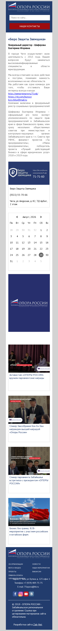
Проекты (12, 572)
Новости (36, 564)
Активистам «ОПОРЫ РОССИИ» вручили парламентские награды (26, 376)
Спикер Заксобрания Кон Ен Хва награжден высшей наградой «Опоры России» (26, 429)
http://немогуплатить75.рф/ (23, 93)
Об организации (16, 564)
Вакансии (36, 572)
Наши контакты (29, 26)
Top (55, 628)
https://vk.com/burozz (20, 96)
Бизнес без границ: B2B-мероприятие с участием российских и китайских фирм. (28, 531)
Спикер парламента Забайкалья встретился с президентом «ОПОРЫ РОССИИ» (28, 480)
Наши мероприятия (41, 568)
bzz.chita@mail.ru (17, 99)
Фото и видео (15, 568)
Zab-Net (37, 624)
